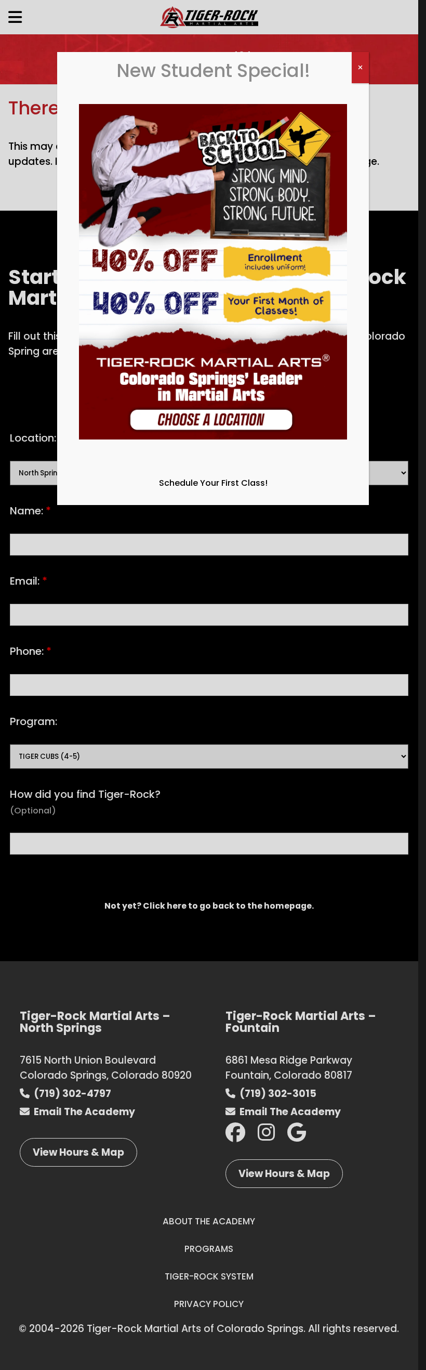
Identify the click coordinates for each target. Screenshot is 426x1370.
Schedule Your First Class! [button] (213, 483)
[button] (213, 278)
